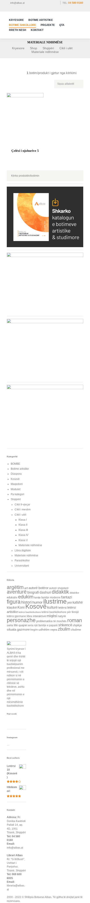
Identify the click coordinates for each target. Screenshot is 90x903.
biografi (33, 592)
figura (14, 602)
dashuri (45, 592)
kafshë (78, 602)
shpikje (77, 625)
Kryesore (16, 20)
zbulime (76, 629)
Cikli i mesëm (23, 509)
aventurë (17, 592)
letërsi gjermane (16, 616)
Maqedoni (17, 484)
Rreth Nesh (17, 30)
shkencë (65, 625)
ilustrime (55, 601)
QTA (61, 25)
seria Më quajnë (17, 625)
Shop (33, 48)
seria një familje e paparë (43, 625)
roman (74, 620)
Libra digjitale (23, 550)
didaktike (74, 592)
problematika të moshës (51, 621)
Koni (21, 607)
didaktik (60, 592)
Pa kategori (17, 494)
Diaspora (16, 473)
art (26, 588)
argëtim (15, 587)
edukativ (12, 597)
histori (26, 602)
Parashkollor (22, 560)
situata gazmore (18, 629)
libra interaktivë (36, 616)
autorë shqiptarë (59, 588)
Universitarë (22, 565)
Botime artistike (20, 468)
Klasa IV (23, 535)
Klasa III (23, 530)
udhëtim (44, 629)
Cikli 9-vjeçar (22, 504)
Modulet (15, 489)
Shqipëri (48, 48)
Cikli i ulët (66, 48)
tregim (34, 629)
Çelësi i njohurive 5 (25, 150)
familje (37, 597)
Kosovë (15, 479)
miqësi (52, 616)
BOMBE (15, 463)
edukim (25, 596)
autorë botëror (38, 588)
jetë (69, 602)
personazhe (21, 620)
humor (37, 602)
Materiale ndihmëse (30, 545)
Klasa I (23, 519)
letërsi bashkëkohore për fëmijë (60, 612)
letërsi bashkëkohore (30, 612)
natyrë (62, 616)
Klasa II (23, 524)
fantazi (66, 597)
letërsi (62, 607)
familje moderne (51, 597)
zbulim (64, 629)
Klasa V (23, 540)
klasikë (12, 607)
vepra (53, 629)
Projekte (48, 25)
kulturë (52, 607)
